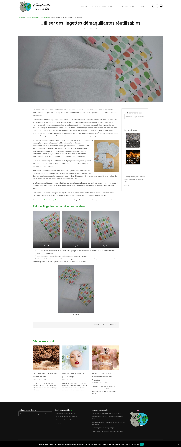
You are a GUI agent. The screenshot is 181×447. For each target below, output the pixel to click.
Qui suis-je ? (59, 423)
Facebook (95, 325)
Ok (142, 444)
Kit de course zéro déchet (63, 420)
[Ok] (179, 444)
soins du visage (46, 325)
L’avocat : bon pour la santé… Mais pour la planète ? (108, 431)
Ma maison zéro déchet (31, 17)
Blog (142, 6)
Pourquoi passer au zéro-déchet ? (65, 413)
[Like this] (95, 29)
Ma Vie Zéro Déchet (126, 6)
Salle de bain (45, 17)
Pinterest (113, 325)
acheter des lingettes (50, 200)
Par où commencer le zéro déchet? (66, 416)
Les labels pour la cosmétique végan (103, 428)
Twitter (104, 325)
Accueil (83, 6)
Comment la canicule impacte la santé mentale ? (107, 413)
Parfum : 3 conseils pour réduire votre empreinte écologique (102, 376)
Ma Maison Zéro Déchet (102, 6)
